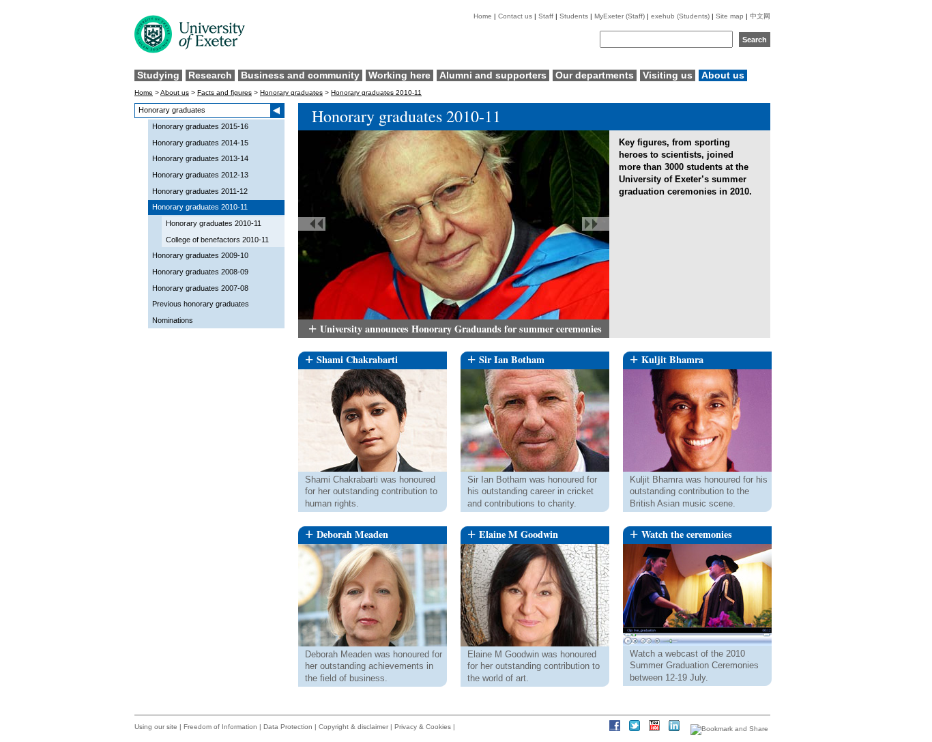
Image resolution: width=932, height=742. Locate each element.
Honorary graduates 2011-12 (200, 191)
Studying (158, 75)
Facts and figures (224, 92)
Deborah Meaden (352, 534)
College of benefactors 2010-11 (217, 240)
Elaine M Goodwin (518, 534)
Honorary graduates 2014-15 (200, 143)
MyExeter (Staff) (619, 16)
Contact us (515, 16)
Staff (545, 16)
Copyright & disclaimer (353, 726)
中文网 (760, 16)
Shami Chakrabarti (357, 359)
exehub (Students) (680, 16)
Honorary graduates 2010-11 (376, 92)
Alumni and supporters (493, 75)
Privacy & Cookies (422, 726)
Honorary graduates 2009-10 (200, 255)
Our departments (594, 75)
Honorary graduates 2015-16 (200, 126)
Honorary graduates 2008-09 (200, 272)
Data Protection (287, 726)
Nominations (172, 320)
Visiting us (668, 75)
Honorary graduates (291, 92)
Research (210, 75)
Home (483, 16)
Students (573, 16)
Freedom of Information (220, 726)
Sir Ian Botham (511, 359)
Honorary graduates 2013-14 (200, 158)
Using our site (155, 726)
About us (722, 75)
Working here (399, 75)
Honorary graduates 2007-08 (200, 288)
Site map (730, 16)
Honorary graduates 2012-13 (200, 175)
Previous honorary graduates (200, 304)
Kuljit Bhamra (672, 359)
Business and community (300, 75)
